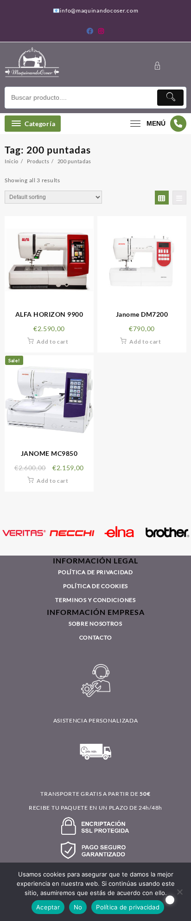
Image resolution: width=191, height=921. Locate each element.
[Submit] (170, 98)
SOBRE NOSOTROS (95, 623)
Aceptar (48, 907)
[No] (179, 891)
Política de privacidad (127, 907)
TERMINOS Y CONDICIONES (95, 599)
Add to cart (53, 341)
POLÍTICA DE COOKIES (95, 585)
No (78, 907)
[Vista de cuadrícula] (162, 198)
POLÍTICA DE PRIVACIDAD (95, 572)
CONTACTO (95, 637)
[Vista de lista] (179, 198)
